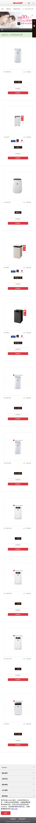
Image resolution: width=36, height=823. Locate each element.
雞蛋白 (18, 212)
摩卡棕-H (18, 343)
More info (14, 809)
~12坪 (18, 538)
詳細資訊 (17, 88)
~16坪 (18, 669)
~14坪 (18, 603)
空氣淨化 (8, 9)
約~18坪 (18, 82)
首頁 (2, 9)
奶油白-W (18, 278)
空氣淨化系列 (16, 9)
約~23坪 (18, 734)
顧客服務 (5, 784)
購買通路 (17, 93)
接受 (5, 813)
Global (4, 767)
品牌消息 (5, 779)
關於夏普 (5, 773)
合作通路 (5, 790)
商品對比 (28, 72)
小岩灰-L (18, 147)
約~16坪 (18, 473)
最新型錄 (5, 796)
